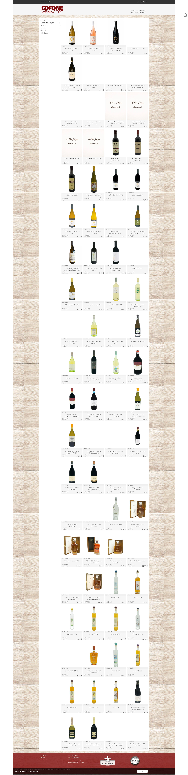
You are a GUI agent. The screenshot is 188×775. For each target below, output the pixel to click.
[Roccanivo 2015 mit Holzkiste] (115, 563)
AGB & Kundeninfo (73, 757)
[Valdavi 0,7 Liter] (71, 636)
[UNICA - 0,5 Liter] (137, 636)
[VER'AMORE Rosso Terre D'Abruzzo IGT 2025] (115, 51)
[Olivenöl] (50, 30)
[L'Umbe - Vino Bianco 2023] (115, 380)
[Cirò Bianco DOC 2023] (115, 307)
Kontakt (47, 2)
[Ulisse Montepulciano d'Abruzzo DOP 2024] (137, 124)
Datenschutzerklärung (74, 760)
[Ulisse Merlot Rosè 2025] (71, 160)
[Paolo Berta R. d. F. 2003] (137, 563)
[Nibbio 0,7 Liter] (115, 600)
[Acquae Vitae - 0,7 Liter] (71, 673)
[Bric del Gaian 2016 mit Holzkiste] (137, 526)
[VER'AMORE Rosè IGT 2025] (93, 51)
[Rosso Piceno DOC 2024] (137, 51)
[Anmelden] (138, 2)
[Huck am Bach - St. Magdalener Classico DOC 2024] (115, 234)
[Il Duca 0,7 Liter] (93, 636)
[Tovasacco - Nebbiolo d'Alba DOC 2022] (93, 417)
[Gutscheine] (50, 33)
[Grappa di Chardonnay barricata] (93, 526)
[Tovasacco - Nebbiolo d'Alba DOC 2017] (93, 453)
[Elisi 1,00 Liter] (137, 600)
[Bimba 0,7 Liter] (115, 673)
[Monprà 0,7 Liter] (71, 709)
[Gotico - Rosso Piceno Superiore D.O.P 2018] (115, 746)
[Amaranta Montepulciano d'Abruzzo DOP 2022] (115, 124)
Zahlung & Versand (73, 755)
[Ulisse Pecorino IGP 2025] (93, 160)
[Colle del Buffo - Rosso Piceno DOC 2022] (137, 87)
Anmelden (43, 760)
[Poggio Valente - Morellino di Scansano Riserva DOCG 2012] (71, 417)
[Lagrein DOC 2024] (137, 197)
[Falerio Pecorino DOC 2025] (93, 87)
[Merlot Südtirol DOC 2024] (115, 197)
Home (42, 2)
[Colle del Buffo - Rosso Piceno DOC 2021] (71, 124)
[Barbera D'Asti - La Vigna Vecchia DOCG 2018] (137, 709)
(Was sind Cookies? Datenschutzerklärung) (26, 771)
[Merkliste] (141, 2)
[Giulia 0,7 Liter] (93, 709)
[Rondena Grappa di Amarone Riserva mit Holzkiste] (93, 600)
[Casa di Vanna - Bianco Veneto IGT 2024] (137, 307)
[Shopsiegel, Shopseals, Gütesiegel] (107, 756)
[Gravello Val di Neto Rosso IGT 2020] (115, 270)
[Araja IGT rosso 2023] (71, 197)
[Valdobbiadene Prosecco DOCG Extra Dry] (93, 746)
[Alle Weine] (50, 20)
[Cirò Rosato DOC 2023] (93, 307)
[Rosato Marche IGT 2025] (115, 87)
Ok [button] (142, 771)
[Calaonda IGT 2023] (137, 270)
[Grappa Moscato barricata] (71, 526)
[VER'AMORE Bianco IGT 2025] (71, 51)
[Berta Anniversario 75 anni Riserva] (71, 600)
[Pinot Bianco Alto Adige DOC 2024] (93, 234)
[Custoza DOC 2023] (71, 380)
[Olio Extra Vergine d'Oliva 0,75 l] (93, 270)
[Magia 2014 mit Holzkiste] (71, 563)
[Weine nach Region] (50, 23)
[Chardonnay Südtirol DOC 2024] (71, 234)
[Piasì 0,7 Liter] (137, 673)
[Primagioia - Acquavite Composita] (93, 673)
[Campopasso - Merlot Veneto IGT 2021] (93, 380)
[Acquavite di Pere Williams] (137, 490)
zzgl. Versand (65, 53)
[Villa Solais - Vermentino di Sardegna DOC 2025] (93, 197)
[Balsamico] (50, 25)
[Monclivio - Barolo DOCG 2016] (137, 453)
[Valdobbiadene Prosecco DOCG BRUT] (71, 746)
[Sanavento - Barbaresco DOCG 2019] (115, 453)
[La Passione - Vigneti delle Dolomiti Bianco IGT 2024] (71, 270)
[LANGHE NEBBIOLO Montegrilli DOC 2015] (93, 490)
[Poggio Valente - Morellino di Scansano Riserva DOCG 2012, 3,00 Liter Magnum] (137, 380)
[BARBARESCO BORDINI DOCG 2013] (71, 490)
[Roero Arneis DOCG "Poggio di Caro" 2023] (137, 417)
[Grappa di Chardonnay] (115, 526)
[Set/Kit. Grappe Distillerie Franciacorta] (115, 490)
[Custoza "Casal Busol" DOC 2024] (71, 343)
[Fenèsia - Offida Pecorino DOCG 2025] (71, 87)
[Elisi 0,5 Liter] (115, 709)
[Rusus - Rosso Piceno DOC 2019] (93, 124)
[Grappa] (50, 28)
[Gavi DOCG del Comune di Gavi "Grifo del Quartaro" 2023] (71, 453)
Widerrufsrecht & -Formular (76, 762)
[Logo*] (94, 4)
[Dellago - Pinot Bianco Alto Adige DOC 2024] (137, 234)
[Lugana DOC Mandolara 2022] (115, 343)
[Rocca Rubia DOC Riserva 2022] (137, 160)
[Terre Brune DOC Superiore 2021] (115, 160)
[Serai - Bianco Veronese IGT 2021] (93, 343)
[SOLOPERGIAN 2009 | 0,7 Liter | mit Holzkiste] (93, 563)
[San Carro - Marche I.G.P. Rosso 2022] (137, 746)
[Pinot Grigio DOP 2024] (137, 343)
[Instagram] (185, 15)
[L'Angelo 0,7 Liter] (115, 636)
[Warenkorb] (144, 2)
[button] (146, 2)
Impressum (43, 755)
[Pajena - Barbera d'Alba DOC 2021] (115, 417)
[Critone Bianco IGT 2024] (71, 307)
